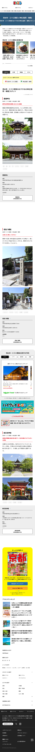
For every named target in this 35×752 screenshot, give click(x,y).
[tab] (5, 357)
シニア (22, 166)
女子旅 (26, 166)
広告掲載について (21, 735)
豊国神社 (7, 98)
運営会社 (19, 730)
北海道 (20, 685)
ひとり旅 (5, 169)
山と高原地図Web (21, 741)
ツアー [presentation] (13, 356)
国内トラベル (4, 7)
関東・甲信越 (22, 688)
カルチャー (30, 7)
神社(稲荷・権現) (16, 101)
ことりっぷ (4, 741)
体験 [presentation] (30, 356)
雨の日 (3, 667)
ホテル (28, 72)
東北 (3, 688)
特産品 (21, 72)
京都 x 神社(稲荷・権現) (29, 11)
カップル (17, 166)
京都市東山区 (5, 653)
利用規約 (4, 733)
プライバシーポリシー (22, 733)
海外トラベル (18, 7)
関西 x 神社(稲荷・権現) (19, 11)
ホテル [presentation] (5, 356)
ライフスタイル (22, 678)
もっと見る (30, 65)
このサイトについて (6, 730)
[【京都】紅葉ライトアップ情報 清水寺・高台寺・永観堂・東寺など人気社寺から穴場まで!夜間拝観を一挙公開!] (8, 51)
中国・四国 (4, 693)
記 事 (14, 72)
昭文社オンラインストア (17, 562)
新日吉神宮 (7, 433)
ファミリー (5, 312)
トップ (1, 11)
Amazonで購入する (17, 566)
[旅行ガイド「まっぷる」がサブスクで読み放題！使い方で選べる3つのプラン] (5, 423)
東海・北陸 (4, 691)
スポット (6, 72)
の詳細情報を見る (17, 197)
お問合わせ (4, 735)
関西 (20, 691)
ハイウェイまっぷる (6, 744)
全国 (3, 685)
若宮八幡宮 (7, 229)
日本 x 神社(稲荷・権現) (9, 11)
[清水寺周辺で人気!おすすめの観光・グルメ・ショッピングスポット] (22, 51)
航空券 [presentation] (21, 356)
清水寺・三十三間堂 (6, 101)
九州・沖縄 (21, 693)
